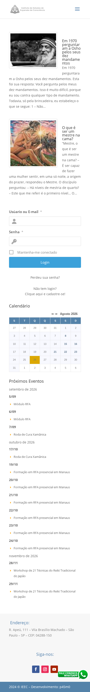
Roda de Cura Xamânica (30, 434)
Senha (16, 232)
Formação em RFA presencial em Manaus (42, 472)
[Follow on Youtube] (54, 669)
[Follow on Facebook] (35, 669)
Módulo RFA (22, 404)
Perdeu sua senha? (45, 277)
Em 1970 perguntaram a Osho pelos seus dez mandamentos (71, 52)
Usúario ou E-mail (25, 211)
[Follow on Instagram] (45, 669)
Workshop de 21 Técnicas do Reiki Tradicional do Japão (44, 573)
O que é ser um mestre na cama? (71, 133)
